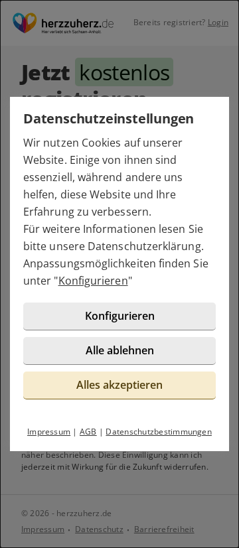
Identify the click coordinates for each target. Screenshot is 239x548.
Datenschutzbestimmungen (159, 431)
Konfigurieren (93, 280)
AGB (88, 431)
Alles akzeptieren (119, 384)
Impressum (48, 431)
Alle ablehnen (120, 350)
